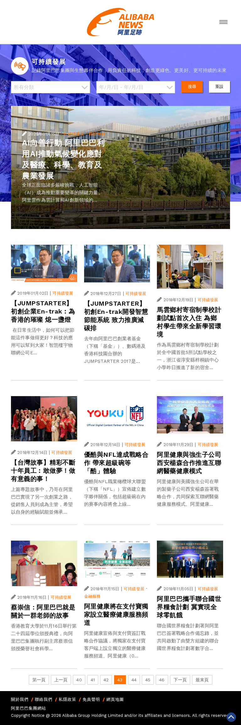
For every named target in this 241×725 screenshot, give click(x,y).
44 (134, 679)
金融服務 (92, 596)
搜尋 (192, 86)
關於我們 (20, 699)
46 (161, 679)
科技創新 (97, 134)
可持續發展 (73, 134)
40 (79, 679)
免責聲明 (91, 699)
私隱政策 (67, 699)
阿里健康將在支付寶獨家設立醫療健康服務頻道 (116, 614)
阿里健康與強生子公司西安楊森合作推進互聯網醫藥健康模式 (189, 463)
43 (119, 679)
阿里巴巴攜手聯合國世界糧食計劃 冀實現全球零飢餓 (189, 607)
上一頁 (60, 679)
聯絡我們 (43, 699)
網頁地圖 (115, 699)
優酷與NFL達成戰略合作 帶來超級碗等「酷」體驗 (116, 463)
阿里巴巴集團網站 (28, 708)
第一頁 (39, 679)
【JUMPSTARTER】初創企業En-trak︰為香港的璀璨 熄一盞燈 (43, 311)
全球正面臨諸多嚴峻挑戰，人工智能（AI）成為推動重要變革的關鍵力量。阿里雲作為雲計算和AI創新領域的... (62, 192)
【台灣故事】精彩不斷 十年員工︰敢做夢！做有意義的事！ (43, 470)
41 (93, 679)
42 (106, 679)
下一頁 (180, 679)
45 (147, 679)
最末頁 (202, 679)
